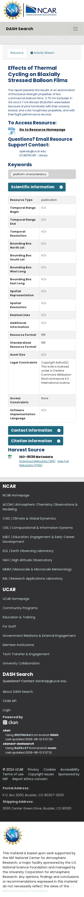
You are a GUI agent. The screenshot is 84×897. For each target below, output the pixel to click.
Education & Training (19, 617)
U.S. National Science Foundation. (39, 888)
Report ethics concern (30, 779)
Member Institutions (18, 645)
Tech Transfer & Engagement (26, 654)
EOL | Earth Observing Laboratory (28, 551)
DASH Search (19, 28)
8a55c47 (21, 748)
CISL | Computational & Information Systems (38, 527)
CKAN (10, 722)
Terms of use (13, 774)
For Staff (9, 626)
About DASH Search (18, 691)
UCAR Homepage (16, 599)
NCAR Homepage (16, 495)
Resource (17, 53)
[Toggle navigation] (75, 29)
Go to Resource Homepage (42, 129)
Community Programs (20, 608)
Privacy (33, 769)
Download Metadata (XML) (37, 461)
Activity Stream (43, 53)
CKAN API (9, 701)
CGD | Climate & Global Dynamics (29, 518)
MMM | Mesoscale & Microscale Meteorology (37, 569)
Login (7, 710)
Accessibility (69, 769)
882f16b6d (22, 735)
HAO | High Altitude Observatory (27, 560)
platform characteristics (29, 174)
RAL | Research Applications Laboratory (33, 578)
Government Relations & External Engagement (39, 635)
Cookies (49, 769)
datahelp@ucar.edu (51, 681)
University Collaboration (21, 663)
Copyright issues (41, 774)
